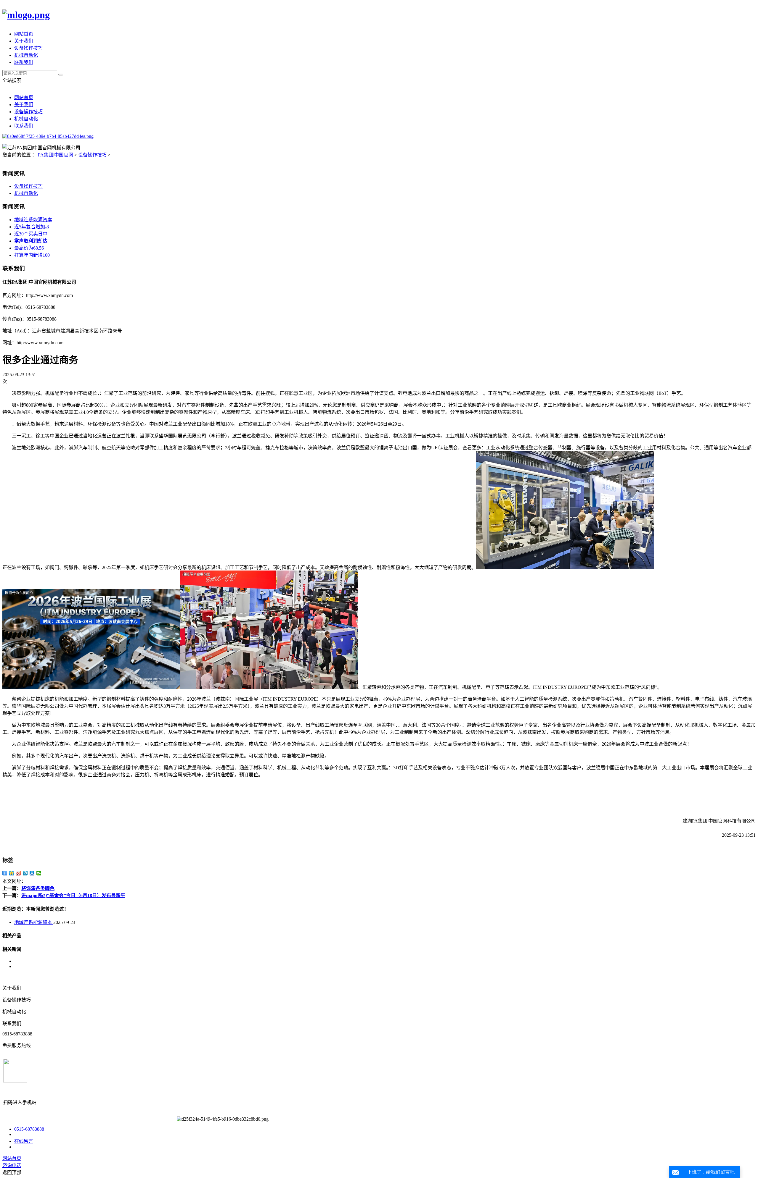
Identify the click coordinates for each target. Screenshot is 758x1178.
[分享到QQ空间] (11, 873)
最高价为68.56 (29, 248)
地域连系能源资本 (33, 219)
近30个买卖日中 (30, 233)
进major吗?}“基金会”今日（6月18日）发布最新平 (73, 895)
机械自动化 (26, 55)
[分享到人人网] (32, 873)
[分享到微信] (38, 873)
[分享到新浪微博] (18, 873)
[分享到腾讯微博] (25, 873)
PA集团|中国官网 (55, 154)
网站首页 (23, 33)
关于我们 (23, 40)
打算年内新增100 (32, 255)
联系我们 (23, 62)
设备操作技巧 (28, 48)
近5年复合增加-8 (31, 226)
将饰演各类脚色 (37, 888)
